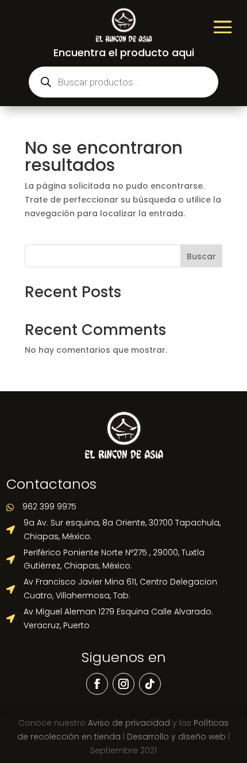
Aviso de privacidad (129, 723)
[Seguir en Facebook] (97, 684)
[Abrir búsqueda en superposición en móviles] (123, 82)
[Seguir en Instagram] (123, 684)
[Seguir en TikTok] (150, 684)
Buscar (201, 256)
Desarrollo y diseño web (176, 736)
